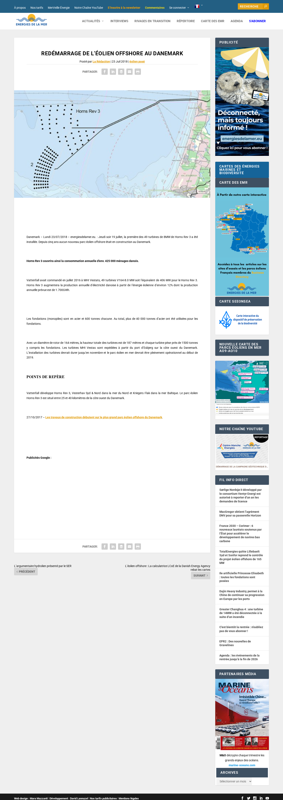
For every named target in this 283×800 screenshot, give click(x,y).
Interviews (119, 21)
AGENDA (237, 21)
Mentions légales (129, 798)
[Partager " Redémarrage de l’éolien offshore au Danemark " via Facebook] (104, 72)
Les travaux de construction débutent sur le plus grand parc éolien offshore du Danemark (103, 417)
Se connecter (177, 7)
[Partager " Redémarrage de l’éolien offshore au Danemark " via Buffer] (121, 72)
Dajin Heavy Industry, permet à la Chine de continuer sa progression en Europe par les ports (241, 595)
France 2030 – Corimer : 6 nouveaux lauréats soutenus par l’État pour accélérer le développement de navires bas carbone (240, 533)
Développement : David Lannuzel (69, 798)
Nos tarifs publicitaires (103, 798)
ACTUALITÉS (91, 21)
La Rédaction (101, 61)
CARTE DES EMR (212, 21)
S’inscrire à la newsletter (124, 7)
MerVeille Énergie (59, 7)
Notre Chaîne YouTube (88, 7)
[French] (199, 6)
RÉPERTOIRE (186, 21)
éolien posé (137, 61)
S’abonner (257, 21)
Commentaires (154, 7)
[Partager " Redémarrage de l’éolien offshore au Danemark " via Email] (129, 72)
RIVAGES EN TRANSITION (152, 21)
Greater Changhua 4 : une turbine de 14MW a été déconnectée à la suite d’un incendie (241, 613)
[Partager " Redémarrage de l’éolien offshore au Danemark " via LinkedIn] (113, 72)
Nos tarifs (36, 7)
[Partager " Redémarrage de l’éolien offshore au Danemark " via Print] (138, 72)
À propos (20, 7)
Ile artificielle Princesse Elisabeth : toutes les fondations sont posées (241, 577)
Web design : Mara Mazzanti (31, 798)
